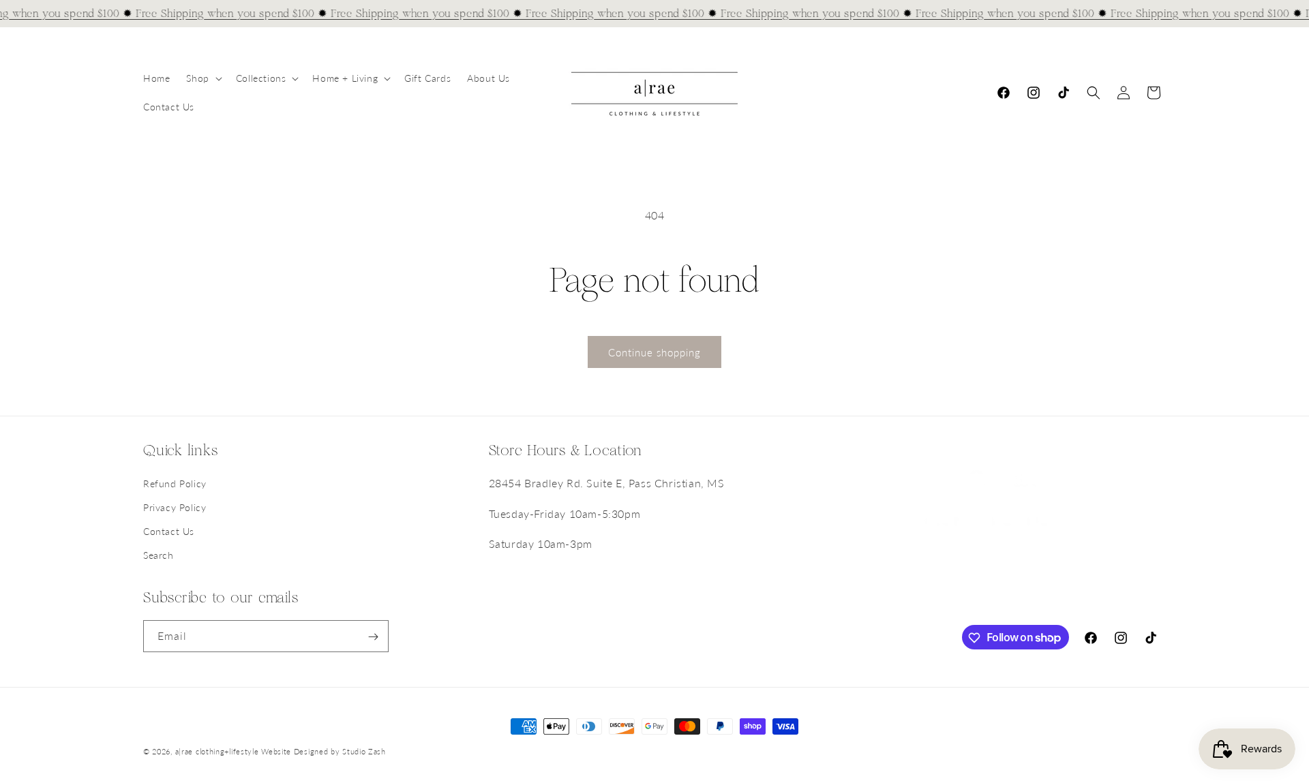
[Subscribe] (373, 637)
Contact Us (168, 531)
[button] (202, 78)
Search (158, 556)
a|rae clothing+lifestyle (217, 751)
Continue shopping (654, 352)
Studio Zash (364, 751)
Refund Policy (175, 483)
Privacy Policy (174, 507)
